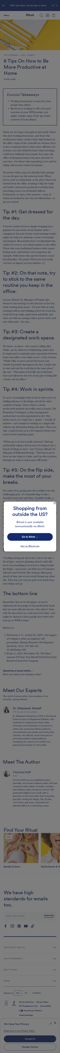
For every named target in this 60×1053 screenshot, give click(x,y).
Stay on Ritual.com (30, 546)
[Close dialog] (55, 503)
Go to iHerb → (30, 537)
